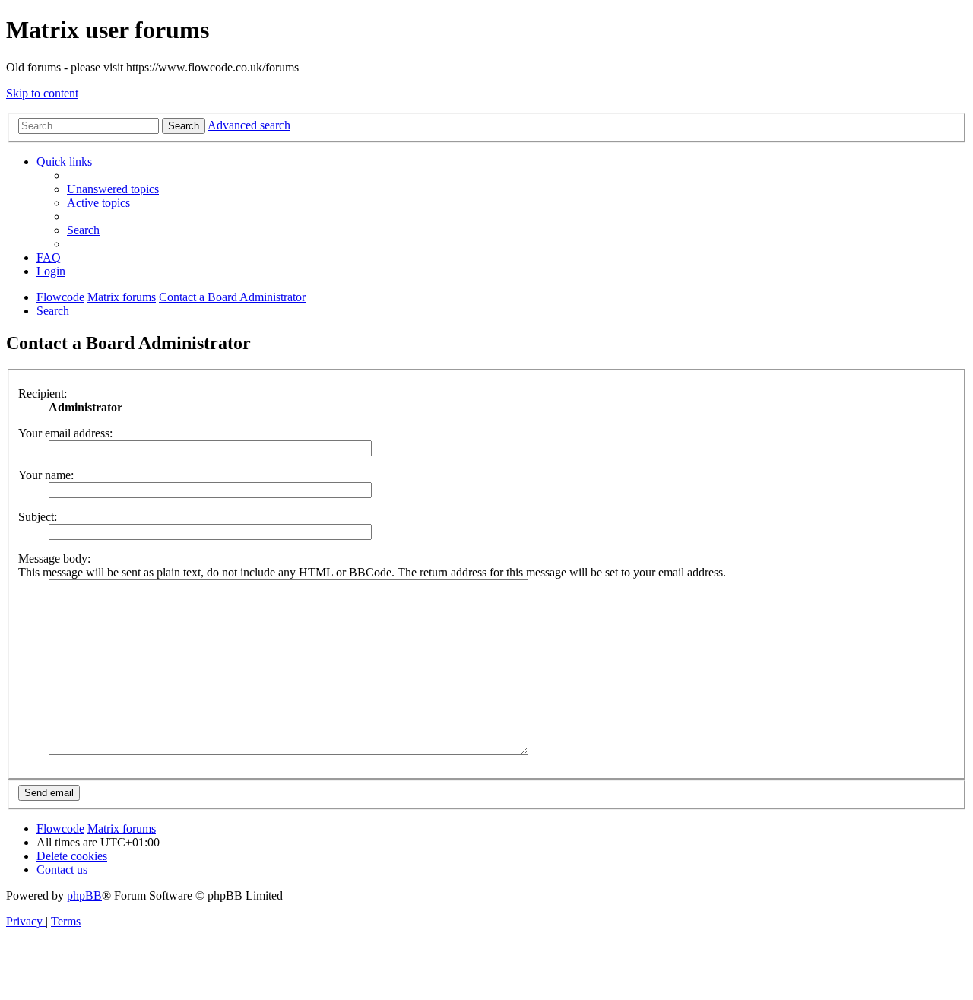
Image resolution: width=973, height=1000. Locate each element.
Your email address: (65, 433)
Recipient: (42, 393)
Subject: (37, 516)
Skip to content (42, 93)
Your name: (46, 474)
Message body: (54, 558)
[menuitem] (113, 189)
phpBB (84, 895)
